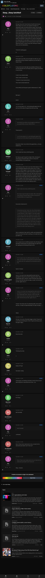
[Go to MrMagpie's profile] (8, 152)
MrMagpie (8, 156)
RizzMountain (14, 496)
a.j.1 (12, 523)
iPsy (5, 16)
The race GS (15, 536)
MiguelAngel (14, 531)
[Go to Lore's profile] (8, 106)
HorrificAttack (8, 417)
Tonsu (8, 63)
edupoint (13, 556)
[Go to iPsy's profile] (3, 16)
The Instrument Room (16, 507)
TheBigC (13, 510)
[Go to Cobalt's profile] (8, 366)
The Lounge (18, 16)
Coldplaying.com (15, 534)
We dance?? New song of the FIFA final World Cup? (25, 550)
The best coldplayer (15, 551)
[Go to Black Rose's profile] (8, 397)
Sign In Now (32, 477)
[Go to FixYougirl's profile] (8, 167)
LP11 (13, 493)
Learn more (2, 2)
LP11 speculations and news (19, 495)
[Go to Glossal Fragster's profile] (8, 275)
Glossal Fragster (8, 279)
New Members (14, 520)
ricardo (8, 338)
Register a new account (12, 477)
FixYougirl (8, 171)
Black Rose (8, 402)
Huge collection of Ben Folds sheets (21, 508)
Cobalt (8, 370)
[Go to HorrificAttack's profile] (8, 412)
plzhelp (13, 517)
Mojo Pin (8, 323)
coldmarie (13, 544)
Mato (13, 537)
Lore (8, 111)
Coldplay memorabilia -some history (21, 522)
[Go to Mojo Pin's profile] (8, 319)
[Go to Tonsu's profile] (8, 59)
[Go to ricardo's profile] (8, 334)
